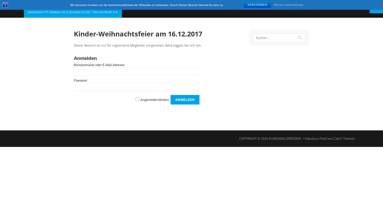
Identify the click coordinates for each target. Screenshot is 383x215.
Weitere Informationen (288, 4)
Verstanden (257, 4)
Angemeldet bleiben (154, 100)
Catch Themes (344, 138)
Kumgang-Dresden (285, 138)
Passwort (80, 80)
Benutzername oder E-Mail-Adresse (99, 65)
